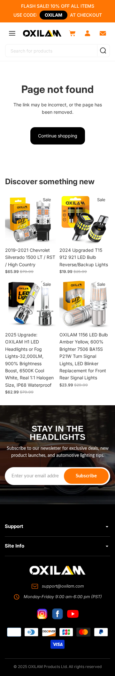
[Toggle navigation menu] (12, 33)
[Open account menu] (87, 33)
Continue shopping (57, 135)
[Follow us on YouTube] (73, 614)
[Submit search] (103, 50)
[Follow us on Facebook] (57, 614)
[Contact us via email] (103, 33)
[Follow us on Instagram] (42, 614)
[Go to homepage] (57, 570)
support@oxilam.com (63, 586)
